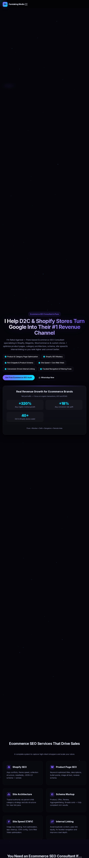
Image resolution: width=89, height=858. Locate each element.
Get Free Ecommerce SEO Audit (18, 377)
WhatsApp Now (47, 377)
